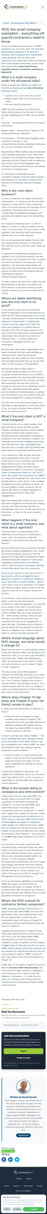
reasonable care (33, 444)
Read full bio (23, 1135)
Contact (16, 1186)
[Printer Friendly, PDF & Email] (8, 1151)
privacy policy (29, 1204)
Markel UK (6, 72)
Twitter (28, 1178)
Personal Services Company (28, 182)
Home (6, 23)
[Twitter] (17, 1159)
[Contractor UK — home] (23, 1172)
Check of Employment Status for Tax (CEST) (21, 472)
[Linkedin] (10, 1159)
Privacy (40, 1186)
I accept (33, 1209)
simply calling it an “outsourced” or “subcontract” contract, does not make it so (23, 321)
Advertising (28, 1186)
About (6, 1186)
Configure (17, 1209)
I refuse (7, 1209)
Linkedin (19, 1178)
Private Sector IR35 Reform (23, 23)
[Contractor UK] (15, 7)
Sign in (24, 1051)
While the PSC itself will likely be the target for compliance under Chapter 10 (22, 822)
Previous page (7, 1148)
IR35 (41, 655)
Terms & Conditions (23, 1191)
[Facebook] (3, 1159)
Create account (23, 1058)
